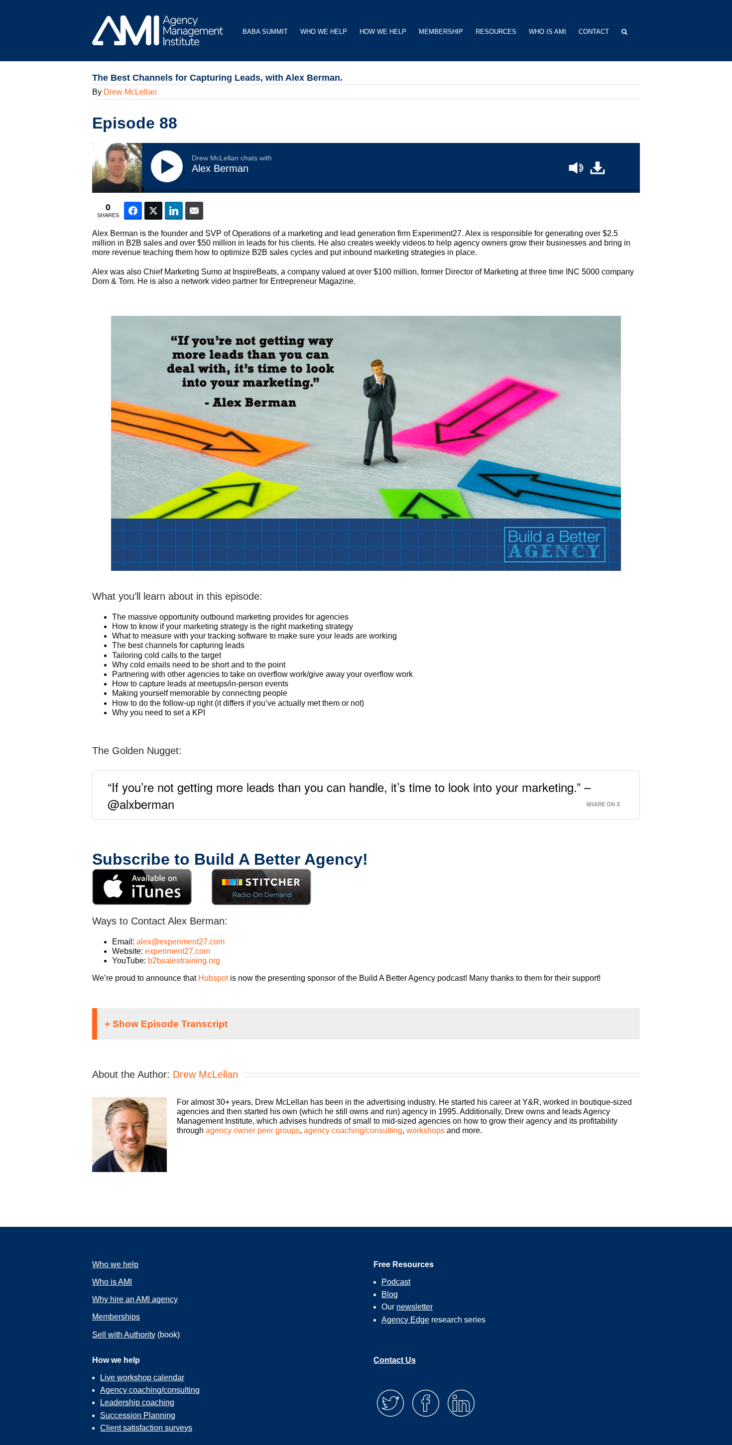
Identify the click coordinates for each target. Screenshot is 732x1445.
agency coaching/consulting (353, 1130)
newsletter (414, 1307)
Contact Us (394, 1360)
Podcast (395, 1282)
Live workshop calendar (142, 1377)
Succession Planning (137, 1415)
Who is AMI (112, 1282)
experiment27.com (177, 951)
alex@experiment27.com (180, 941)
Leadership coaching (137, 1402)
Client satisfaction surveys (146, 1428)
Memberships (116, 1317)
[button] (624, 30)
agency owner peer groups (253, 1130)
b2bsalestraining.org (184, 960)
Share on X (603, 803)
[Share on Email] (194, 211)
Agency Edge (405, 1319)
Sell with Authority (123, 1334)
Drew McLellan (130, 92)
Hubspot (213, 978)
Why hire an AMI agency (135, 1299)
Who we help (115, 1264)
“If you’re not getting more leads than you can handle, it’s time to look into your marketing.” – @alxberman (349, 795)
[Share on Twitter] (153, 211)
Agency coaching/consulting (150, 1390)
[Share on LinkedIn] (174, 211)
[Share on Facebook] (133, 211)
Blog (389, 1294)
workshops (425, 1130)
